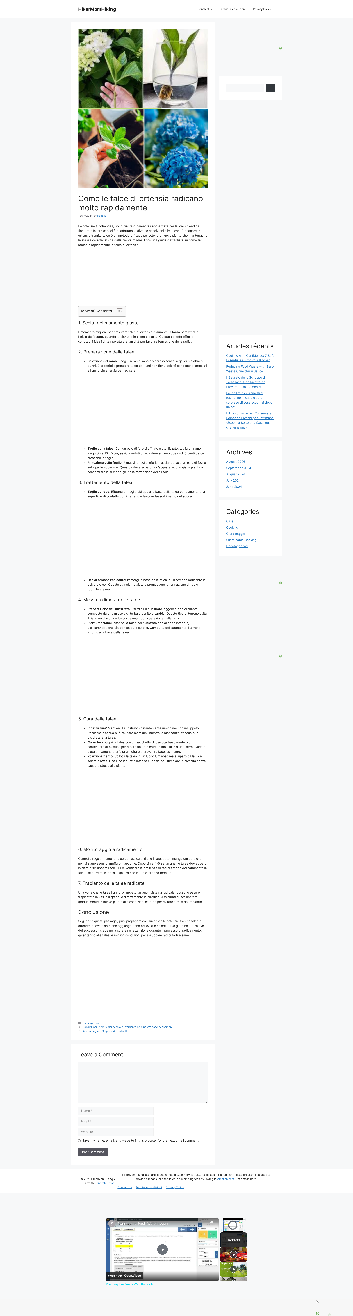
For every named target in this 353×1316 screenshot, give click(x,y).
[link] (111, 1223)
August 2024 (235, 474)
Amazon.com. (226, 1179)
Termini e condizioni (232, 9)
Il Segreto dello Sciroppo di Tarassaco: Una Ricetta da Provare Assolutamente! (246, 382)
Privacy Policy (262, 9)
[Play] (222, 1230)
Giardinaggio (235, 534)
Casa (230, 521)
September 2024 (238, 468)
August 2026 (235, 462)
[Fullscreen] (243, 1230)
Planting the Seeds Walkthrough (142, 1223)
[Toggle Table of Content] (118, 311)
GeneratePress (104, 1183)
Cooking (232, 527)
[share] (211, 1222)
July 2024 (233, 480)
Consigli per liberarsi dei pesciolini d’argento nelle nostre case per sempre (127, 1026)
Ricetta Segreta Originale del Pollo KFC (106, 1031)
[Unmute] (226, 1230)
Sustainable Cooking (241, 540)
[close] (317, 1301)
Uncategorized (91, 1023)
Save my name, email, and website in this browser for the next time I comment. (140, 1140)
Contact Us (204, 9)
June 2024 (234, 487)
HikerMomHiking (97, 9)
